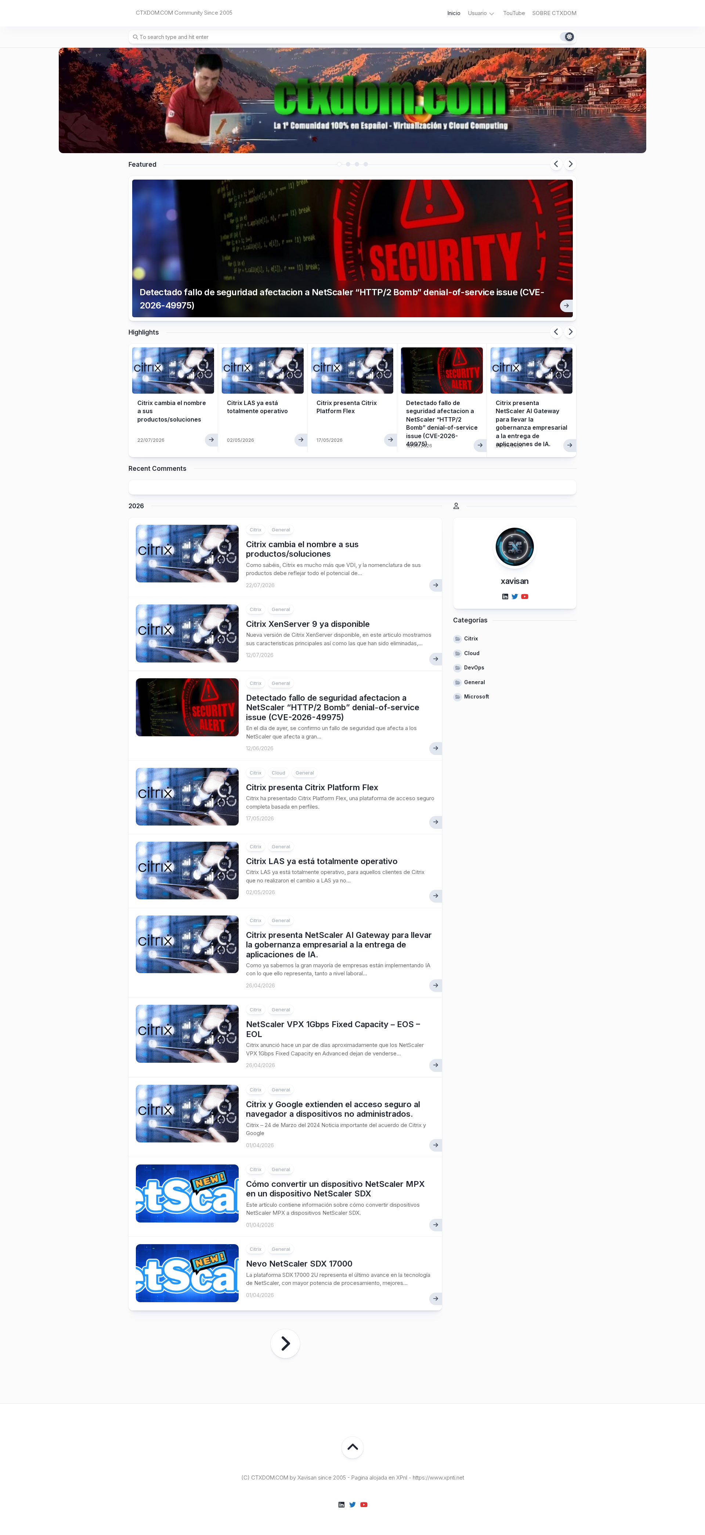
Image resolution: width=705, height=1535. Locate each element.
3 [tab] (357, 164)
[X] (514, 596)
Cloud (278, 773)
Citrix (255, 529)
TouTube (514, 13)
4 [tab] (366, 164)
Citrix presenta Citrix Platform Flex (312, 787)
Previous (556, 164)
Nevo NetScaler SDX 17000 (299, 1263)
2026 (136, 506)
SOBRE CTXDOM (554, 13)
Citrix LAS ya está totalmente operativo (322, 861)
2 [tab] (348, 164)
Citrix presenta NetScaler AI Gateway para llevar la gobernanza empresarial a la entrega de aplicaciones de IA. (339, 944)
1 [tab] (339, 164)
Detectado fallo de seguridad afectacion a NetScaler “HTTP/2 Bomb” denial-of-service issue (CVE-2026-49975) (342, 299)
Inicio (453, 13)
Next (570, 164)
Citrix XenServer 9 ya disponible (308, 624)
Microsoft (476, 696)
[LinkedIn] (505, 596)
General (281, 529)
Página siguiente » (285, 1343)
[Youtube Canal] (524, 596)
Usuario (477, 13)
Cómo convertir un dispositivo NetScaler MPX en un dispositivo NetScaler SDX (335, 1188)
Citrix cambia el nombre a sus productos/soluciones (302, 549)
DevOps (474, 667)
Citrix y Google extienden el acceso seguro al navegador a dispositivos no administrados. (333, 1109)
